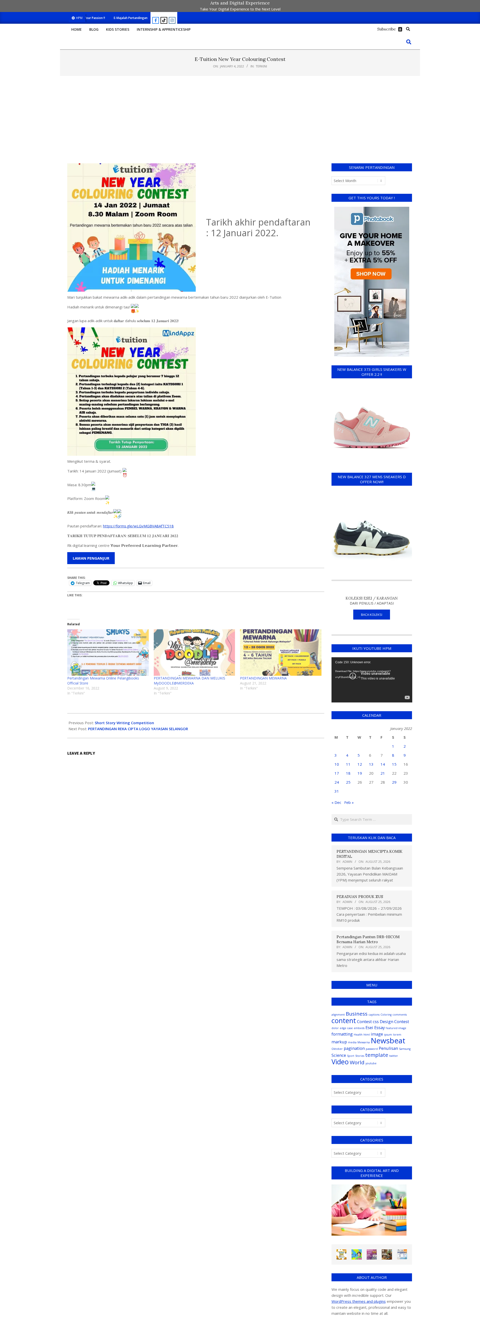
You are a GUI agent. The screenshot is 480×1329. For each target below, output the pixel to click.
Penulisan (388, 1048)
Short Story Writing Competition (124, 722)
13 (371, 764)
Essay (379, 1027)
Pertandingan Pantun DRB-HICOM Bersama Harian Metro (368, 939)
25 (348, 782)
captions (374, 1014)
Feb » (349, 802)
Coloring (386, 1014)
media (352, 1042)
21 (382, 773)
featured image (396, 1028)
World (357, 1062)
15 (394, 764)
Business (357, 1013)
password (372, 1049)
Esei (369, 1027)
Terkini (261, 66)
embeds (359, 1028)
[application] (372, 679)
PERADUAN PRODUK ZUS (359, 896)
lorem (397, 1034)
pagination (354, 1048)
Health (358, 1034)
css (376, 1021)
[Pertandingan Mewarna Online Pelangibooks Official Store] (108, 652)
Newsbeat (388, 1041)
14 (382, 764)
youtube (371, 1063)
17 (336, 773)
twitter (393, 1056)
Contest (364, 1021)
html (367, 1034)
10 (336, 764)
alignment (338, 1014)
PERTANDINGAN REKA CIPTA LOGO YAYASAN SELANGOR (138, 728)
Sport (350, 1056)
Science (339, 1055)
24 (336, 782)
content (344, 1020)
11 (348, 764)
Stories (359, 1056)
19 (360, 773)
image (377, 1034)
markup (339, 1042)
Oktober (337, 1049)
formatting (342, 1034)
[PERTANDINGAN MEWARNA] (281, 652)
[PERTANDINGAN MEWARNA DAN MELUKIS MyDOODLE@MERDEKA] (194, 652)
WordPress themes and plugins (359, 1301)
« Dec (336, 802)
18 (348, 773)
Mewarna (364, 1042)
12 (360, 764)
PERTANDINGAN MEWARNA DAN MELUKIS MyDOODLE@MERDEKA (189, 680)
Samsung (404, 1049)
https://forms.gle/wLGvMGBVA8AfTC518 (138, 525)
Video (340, 1061)
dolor (335, 1028)
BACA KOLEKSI (371, 614)
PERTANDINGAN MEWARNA (263, 678)
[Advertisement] (240, 120)
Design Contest (394, 1021)
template (376, 1054)
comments (399, 1014)
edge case (346, 1028)
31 (336, 791)
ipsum (388, 1034)
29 (394, 782)
